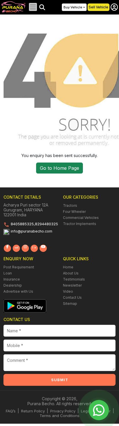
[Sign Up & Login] (114, 7)
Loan (7, 273)
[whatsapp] (16, 248)
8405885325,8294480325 (34, 224)
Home (68, 267)
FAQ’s (11, 411)
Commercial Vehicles (81, 217)
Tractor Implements (79, 224)
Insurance (11, 279)
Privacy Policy (62, 411)
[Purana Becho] (13, 6)
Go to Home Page (59, 168)
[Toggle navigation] (33, 7)
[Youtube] (43, 248)
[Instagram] (25, 248)
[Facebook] (7, 248)
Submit (59, 380)
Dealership (12, 285)
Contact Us (72, 297)
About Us (71, 273)
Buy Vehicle (73, 7)
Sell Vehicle (98, 7)
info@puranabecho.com (31, 231)
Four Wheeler (74, 211)
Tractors (70, 205)
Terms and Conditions (59, 415)
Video (68, 291)
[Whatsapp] (99, 410)
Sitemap (70, 303)
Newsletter (72, 285)
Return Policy (33, 411)
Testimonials (74, 279)
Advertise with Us (18, 291)
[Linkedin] (34, 248)
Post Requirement (18, 267)
